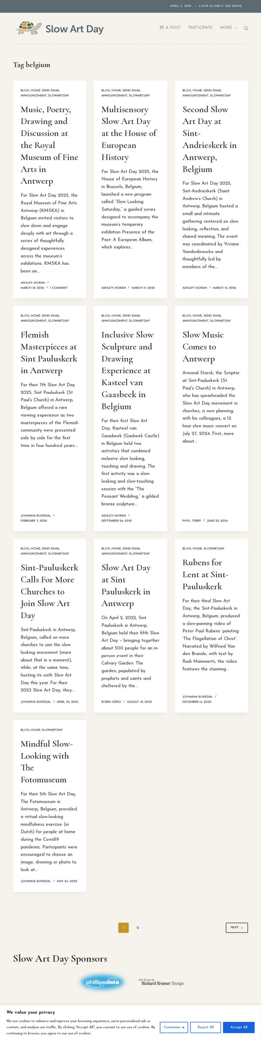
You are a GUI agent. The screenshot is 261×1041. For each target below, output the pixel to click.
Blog (25, 90)
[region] (130, 1023)
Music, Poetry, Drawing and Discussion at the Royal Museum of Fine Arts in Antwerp (49, 145)
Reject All (206, 1027)
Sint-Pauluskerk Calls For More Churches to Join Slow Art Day (49, 591)
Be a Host (170, 28)
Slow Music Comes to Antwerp (203, 346)
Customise (172, 1027)
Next (235, 927)
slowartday (58, 95)
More (226, 28)
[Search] (246, 28)
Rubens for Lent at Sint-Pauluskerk (205, 574)
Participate (200, 28)
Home (35, 90)
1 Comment (59, 288)
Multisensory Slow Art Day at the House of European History (128, 133)
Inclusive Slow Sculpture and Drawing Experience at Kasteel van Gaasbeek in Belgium (127, 370)
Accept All (238, 1027)
